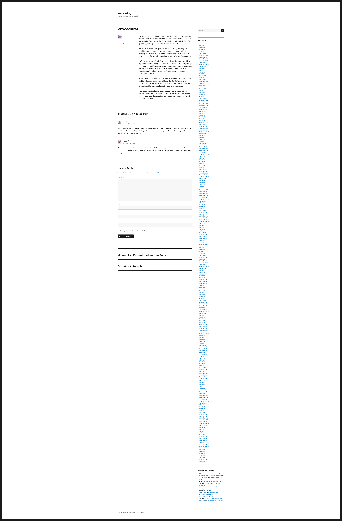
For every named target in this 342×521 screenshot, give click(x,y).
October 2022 (203, 130)
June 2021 (202, 160)
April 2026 (202, 51)
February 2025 (203, 77)
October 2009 (203, 422)
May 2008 (202, 453)
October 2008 (203, 444)
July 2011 (201, 382)
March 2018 (202, 233)
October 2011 (203, 377)
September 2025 (204, 64)
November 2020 (203, 173)
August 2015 (202, 291)
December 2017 (203, 238)
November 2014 (203, 308)
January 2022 (203, 147)
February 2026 (203, 55)
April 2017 (202, 253)
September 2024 (204, 87)
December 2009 (204, 418)
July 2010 (201, 405)
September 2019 (204, 199)
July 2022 (202, 135)
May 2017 (201, 251)
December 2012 (203, 351)
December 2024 (204, 81)
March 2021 (202, 165)
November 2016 (203, 263)
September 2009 (204, 423)
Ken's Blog (124, 13)
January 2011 (203, 394)
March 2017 (202, 255)
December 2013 (203, 328)
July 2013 (201, 337)
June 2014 (202, 317)
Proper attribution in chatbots (213, 498)
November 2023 (203, 106)
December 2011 (203, 373)
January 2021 (203, 169)
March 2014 (202, 322)
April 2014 (202, 321)
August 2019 (202, 201)
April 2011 (202, 388)
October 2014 (203, 309)
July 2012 (201, 360)
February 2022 (203, 145)
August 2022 (202, 134)
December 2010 (203, 395)
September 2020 (204, 177)
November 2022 (203, 128)
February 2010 (203, 414)
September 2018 (204, 221)
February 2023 (203, 122)
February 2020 (203, 190)
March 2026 (202, 53)
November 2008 (203, 442)
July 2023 (202, 113)
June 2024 (202, 92)
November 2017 (203, 240)
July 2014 (201, 315)
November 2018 (203, 218)
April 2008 (202, 455)
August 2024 (203, 89)
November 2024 (203, 83)
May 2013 (202, 341)
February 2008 (203, 459)
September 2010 (204, 401)
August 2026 (202, 44)
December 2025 (203, 59)
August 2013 (202, 336)
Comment (122, 177)
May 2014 (202, 319)
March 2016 (202, 278)
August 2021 (202, 156)
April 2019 (202, 208)
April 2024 (202, 96)
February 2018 (203, 235)
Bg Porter (202, 500)
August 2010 (202, 403)
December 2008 (204, 440)
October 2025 (203, 62)
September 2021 (204, 154)
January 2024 (203, 102)
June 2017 (202, 250)
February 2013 (203, 347)
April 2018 (202, 231)
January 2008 (203, 461)
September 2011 (203, 379)
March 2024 (202, 98)
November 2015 (203, 285)
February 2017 (203, 257)
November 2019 (203, 195)
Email (120, 213)
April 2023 (202, 119)
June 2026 (202, 48)
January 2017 (203, 259)
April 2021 (202, 163)
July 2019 (201, 203)
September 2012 (204, 356)
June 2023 (202, 115)
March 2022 (202, 143)
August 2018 (202, 223)
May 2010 (202, 408)
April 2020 (202, 186)
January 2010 (203, 416)
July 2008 (202, 450)
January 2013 (203, 349)
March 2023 (202, 120)
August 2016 (202, 268)
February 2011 (203, 392)
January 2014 (203, 326)
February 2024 (203, 100)
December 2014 (203, 306)
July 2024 (202, 91)
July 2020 (202, 180)
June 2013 (202, 339)
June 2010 (202, 407)
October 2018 (203, 220)
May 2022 (202, 139)
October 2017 (203, 242)
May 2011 (201, 386)
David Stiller (202, 492)
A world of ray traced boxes (215, 474)
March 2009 (202, 435)
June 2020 (202, 182)
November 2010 (203, 397)
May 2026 (202, 49)
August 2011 (202, 380)
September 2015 (204, 289)
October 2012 (203, 354)
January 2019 (203, 214)
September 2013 (204, 334)
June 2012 (202, 362)
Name (120, 204)
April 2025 (202, 74)
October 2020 (203, 175)
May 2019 (202, 207)
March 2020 (202, 188)
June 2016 (202, 272)
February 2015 (203, 302)
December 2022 (203, 126)
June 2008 (202, 452)
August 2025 (202, 66)
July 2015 (201, 293)
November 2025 (203, 61)
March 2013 (202, 345)
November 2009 (203, 420)
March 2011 (202, 390)
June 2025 (202, 70)
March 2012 (202, 367)
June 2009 (202, 429)
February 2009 (203, 437)
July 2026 (202, 46)
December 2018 (203, 216)
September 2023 (204, 109)
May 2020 (202, 184)
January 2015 (203, 304)
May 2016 (202, 274)
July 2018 (201, 225)
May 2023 (202, 117)
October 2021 (203, 152)
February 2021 (203, 167)
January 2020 (203, 192)
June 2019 (202, 205)
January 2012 (203, 371)
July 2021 (201, 158)
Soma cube (208, 491)
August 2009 (203, 425)
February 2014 (203, 324)
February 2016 (203, 279)
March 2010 (202, 412)
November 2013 (203, 330)
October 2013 (203, 332)
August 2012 (202, 358)
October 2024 (203, 85)
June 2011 (202, 384)
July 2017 (201, 248)
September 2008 (204, 446)
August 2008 (203, 448)
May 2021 (202, 162)
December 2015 (203, 283)
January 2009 (203, 438)
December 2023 (203, 104)
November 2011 (203, 375)
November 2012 (203, 352)
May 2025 (202, 72)
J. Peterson (202, 474)
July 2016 (201, 270)
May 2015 (202, 296)
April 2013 (202, 343)
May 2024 (202, 94)
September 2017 (203, 244)
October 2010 (203, 399)
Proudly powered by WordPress (134, 512)
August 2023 (202, 111)
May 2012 (202, 364)
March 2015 (202, 300)
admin (119, 41)
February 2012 (203, 369)
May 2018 (202, 229)
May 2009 (202, 431)
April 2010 (202, 410)
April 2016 (202, 276)
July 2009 (202, 427)
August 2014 (202, 313)
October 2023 (203, 107)
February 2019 (203, 212)
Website (120, 221)
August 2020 (203, 178)
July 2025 (201, 68)
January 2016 (203, 281)
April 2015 (202, 298)
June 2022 (202, 137)
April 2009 (202, 433)
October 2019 (203, 197)
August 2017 (202, 246)
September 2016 (204, 266)
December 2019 (203, 193)
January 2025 (203, 79)
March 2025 (202, 76)
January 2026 (203, 57)
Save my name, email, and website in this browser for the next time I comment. (143, 231)
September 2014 (204, 311)
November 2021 (203, 150)
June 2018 (202, 227)
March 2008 (202, 457)
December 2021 (203, 149)
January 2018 (203, 236)
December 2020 (204, 171)
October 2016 (203, 264)
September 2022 (204, 132)
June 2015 (202, 294)
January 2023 (203, 124)
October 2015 (203, 287)
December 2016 (203, 261)
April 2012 (202, 365)
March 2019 (202, 210)
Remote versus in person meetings (212, 481)
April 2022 (202, 141)
